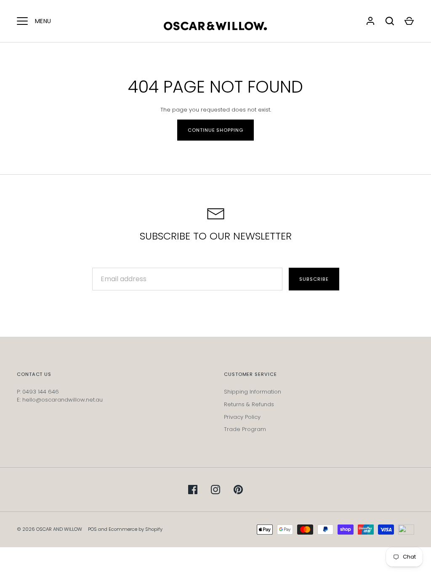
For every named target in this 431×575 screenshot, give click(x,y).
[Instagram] (215, 489)
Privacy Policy (242, 417)
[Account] (370, 21)
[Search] (389, 21)
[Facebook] (193, 489)
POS (92, 529)
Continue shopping (215, 130)
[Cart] (409, 21)
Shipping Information (252, 392)
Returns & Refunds (249, 404)
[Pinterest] (238, 489)
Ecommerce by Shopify (135, 529)
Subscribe (313, 279)
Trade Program (245, 429)
